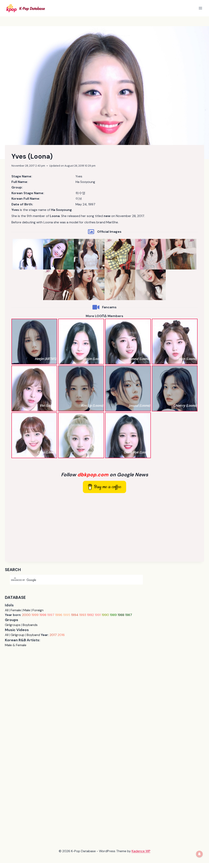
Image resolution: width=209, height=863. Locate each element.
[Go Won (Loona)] (81, 435)
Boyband (33, 635)
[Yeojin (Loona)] (174, 341)
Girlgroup (17, 635)
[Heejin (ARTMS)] (34, 341)
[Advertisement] (104, 526)
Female (16, 610)
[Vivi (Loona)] (34, 388)
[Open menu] (200, 8)
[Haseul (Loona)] (128, 341)
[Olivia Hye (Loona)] (128, 435)
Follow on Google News (104, 474)
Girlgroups (12, 625)
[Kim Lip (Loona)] (81, 388)
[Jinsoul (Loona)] (128, 388)
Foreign (37, 610)
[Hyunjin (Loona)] (81, 341)
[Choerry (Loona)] (174, 388)
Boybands (30, 625)
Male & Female (15, 645)
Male (26, 610)
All (6, 610)
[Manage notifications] (199, 854)
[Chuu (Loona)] (34, 435)
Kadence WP (141, 851)
